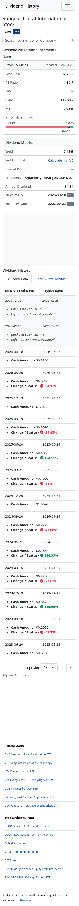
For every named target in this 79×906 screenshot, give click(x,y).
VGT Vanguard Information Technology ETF (31, 763)
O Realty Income (15, 843)
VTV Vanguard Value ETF (19, 771)
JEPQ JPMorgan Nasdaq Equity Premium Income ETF (36, 869)
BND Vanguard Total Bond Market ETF (28, 754)
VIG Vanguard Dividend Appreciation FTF (29, 797)
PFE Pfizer (11, 860)
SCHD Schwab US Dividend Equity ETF (28, 826)
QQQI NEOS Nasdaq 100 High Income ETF (30, 835)
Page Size (32, 667)
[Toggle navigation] (67, 6)
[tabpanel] (39, 481)
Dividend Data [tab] (17, 279)
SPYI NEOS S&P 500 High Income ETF (27, 877)
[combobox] (34, 40)
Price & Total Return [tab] (50, 279)
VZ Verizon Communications (22, 852)
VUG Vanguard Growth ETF (21, 788)
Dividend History (22, 6)
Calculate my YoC (60, 160)
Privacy (25, 900)
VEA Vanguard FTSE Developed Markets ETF (31, 805)
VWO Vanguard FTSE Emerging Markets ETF (31, 780)
